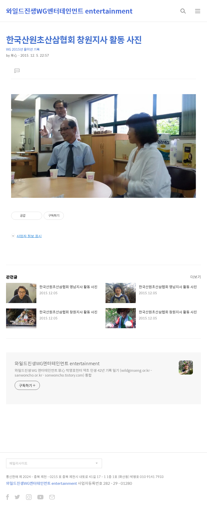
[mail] (52, 497)
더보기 (195, 277)
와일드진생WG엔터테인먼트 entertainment (69, 11)
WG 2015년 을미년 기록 (23, 49)
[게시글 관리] (36, 215)
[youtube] (40, 497)
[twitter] (17, 497)
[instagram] (29, 497)
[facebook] (7, 497)
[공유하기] (30, 215)
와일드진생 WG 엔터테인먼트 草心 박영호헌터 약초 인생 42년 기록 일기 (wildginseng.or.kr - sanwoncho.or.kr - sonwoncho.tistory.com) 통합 (83, 372)
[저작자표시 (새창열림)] (66, 216)
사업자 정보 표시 (29, 236)
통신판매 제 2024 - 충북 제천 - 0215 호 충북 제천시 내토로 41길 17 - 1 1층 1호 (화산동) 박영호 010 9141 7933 (85, 476)
